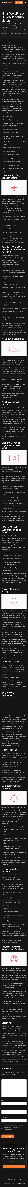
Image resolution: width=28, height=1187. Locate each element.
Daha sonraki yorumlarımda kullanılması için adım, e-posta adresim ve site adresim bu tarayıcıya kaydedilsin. (13, 1127)
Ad (2, 1100)
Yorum (3, 1077)
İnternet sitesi (4, 1117)
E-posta (3, 1108)
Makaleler (17, 33)
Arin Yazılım (3, 33)
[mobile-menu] (25, 2)
